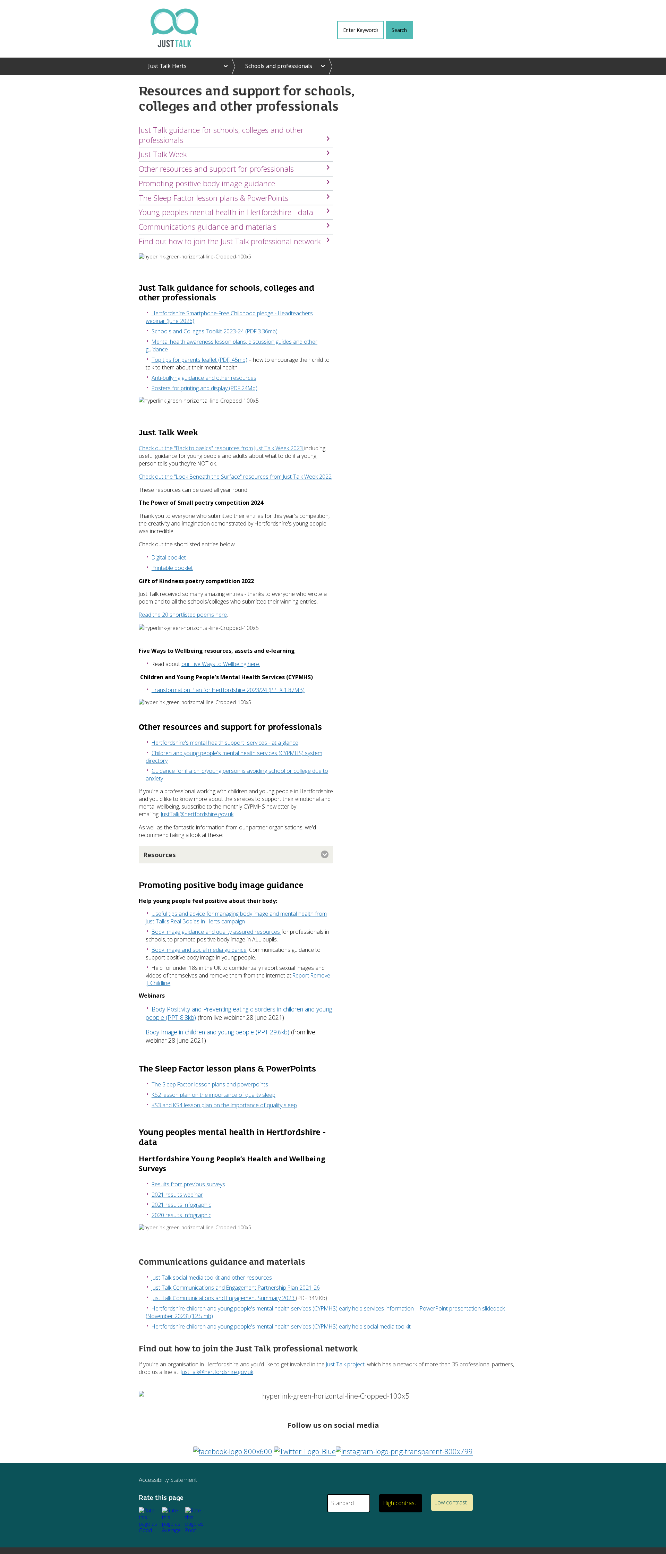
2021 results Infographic (181, 1205)
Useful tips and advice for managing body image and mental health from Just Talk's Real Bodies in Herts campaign (236, 917)
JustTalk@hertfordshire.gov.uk (197, 814)
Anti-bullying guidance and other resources (204, 378)
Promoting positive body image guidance (207, 183)
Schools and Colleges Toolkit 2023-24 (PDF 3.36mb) (215, 331)
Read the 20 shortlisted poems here (183, 614)
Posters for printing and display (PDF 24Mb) (204, 388)
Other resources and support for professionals (216, 169)
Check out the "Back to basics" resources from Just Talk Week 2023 (221, 448)
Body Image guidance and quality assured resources (216, 932)
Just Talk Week (164, 154)
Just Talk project (345, 1364)
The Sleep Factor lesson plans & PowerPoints (213, 198)
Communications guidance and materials (207, 227)
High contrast (399, 1503)
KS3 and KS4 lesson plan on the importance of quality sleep (224, 1105)
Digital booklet (169, 557)
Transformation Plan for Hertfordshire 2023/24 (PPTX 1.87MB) (228, 690)
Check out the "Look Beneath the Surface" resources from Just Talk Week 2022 (235, 476)
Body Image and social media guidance (199, 950)
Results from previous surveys (188, 1184)
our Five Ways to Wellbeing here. (220, 664)
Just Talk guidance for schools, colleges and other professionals (221, 135)
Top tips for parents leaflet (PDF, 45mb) (199, 360)
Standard (342, 1503)
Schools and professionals (278, 66)
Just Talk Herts (167, 66)
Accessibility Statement (168, 1480)
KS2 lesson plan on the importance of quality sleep (213, 1095)
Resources (159, 854)
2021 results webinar (177, 1194)
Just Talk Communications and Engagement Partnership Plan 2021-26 (236, 1287)
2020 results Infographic (181, 1215)
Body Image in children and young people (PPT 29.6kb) (217, 1032)
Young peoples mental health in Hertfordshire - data (226, 212)
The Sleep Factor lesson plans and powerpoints (210, 1084)
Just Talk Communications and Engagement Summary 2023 (224, 1298)
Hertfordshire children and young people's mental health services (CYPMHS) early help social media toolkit (281, 1326)
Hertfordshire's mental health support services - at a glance (225, 742)
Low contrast (451, 1502)
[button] (149, 1520)
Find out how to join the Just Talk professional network (230, 241)
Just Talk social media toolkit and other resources (212, 1277)
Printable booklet (172, 568)
